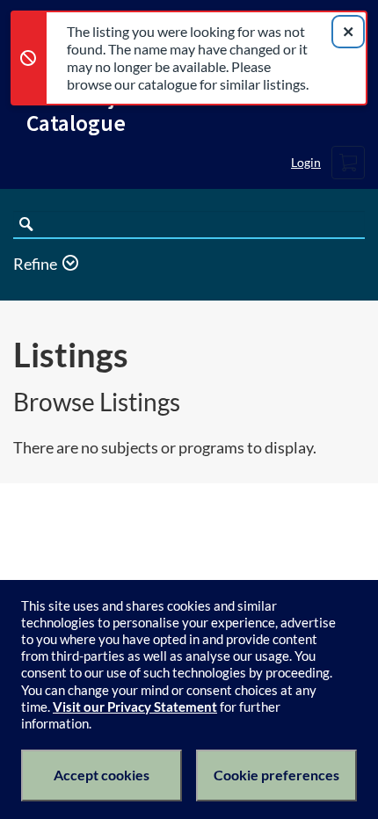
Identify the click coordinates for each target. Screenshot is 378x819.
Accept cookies (101, 774)
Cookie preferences (276, 774)
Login (306, 162)
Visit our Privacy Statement (135, 706)
